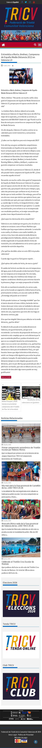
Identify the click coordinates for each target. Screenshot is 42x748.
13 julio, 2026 (7, 483)
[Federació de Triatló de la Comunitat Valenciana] (3, 45)
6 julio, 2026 (6, 559)
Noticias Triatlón (6, 377)
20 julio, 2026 (7, 444)
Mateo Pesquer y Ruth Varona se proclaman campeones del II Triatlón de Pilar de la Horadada (10, 405)
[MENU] (39, 44)
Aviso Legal (13, 735)
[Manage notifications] (36, 742)
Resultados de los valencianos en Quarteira (31, 401)
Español (16, 2)
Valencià (9, 2)
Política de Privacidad (25, 735)
